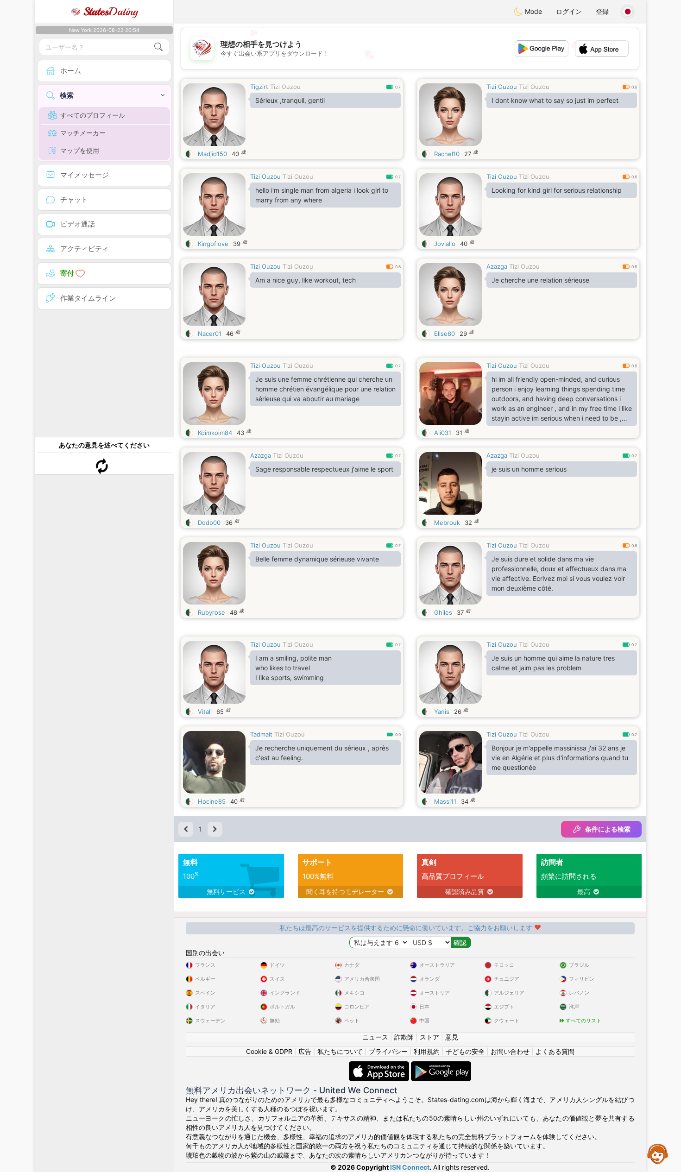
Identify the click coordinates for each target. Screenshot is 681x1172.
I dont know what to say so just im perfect (555, 100)
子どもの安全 (465, 1051)
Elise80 (444, 333)
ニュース (375, 1037)
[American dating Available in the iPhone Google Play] (441, 1066)
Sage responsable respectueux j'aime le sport (324, 469)
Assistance (658, 1153)
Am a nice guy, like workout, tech (305, 280)
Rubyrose (211, 612)
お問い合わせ (510, 1051)
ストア (429, 1037)
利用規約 (427, 1051)
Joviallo (444, 243)
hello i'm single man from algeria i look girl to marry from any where (321, 195)
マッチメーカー (83, 133)
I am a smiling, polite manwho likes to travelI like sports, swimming (293, 667)
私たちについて (340, 1051)
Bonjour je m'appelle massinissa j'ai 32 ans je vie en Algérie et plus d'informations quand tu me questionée (560, 757)
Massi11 (445, 801)
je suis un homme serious (529, 469)
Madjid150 (212, 154)
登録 (602, 11)
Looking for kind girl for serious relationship (557, 190)
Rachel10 (447, 154)
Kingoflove (213, 243)
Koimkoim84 (215, 432)
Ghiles (443, 612)
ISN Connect (409, 1167)
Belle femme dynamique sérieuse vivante (317, 559)
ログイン (569, 11)
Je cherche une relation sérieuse (540, 280)
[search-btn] (158, 47)
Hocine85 (212, 801)
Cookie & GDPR (269, 1051)
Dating (110, 12)
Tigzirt (259, 86)
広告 (304, 1051)
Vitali (205, 711)
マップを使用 (79, 150)
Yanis (441, 711)
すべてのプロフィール (92, 115)
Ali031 (442, 432)
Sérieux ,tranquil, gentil (290, 100)
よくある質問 (555, 1051)
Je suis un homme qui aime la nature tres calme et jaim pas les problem (553, 663)
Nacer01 (209, 333)
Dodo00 (209, 522)
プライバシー (388, 1051)
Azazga (496, 266)
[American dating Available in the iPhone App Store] (380, 1066)
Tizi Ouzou (285, 86)
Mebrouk (447, 522)
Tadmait (261, 734)
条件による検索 (608, 829)
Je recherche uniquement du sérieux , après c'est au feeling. (322, 753)
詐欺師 (404, 1037)
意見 (451, 1037)
